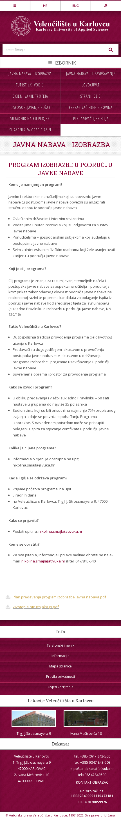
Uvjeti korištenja (60, 687)
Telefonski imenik (60, 645)
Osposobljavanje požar (30, 107)
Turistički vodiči (30, 85)
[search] (111, 49)
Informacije (60, 655)
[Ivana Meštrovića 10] (86, 718)
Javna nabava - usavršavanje (90, 73)
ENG (75, 5)
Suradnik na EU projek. (30, 118)
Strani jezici (91, 96)
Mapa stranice (60, 666)
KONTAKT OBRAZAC (92, 782)
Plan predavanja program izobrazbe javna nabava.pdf (59, 597)
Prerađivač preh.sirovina (91, 107)
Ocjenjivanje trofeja (30, 96)
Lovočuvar (91, 85)
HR (45, 5)
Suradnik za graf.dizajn (30, 129)
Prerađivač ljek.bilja (91, 118)
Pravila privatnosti (60, 676)
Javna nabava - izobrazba (30, 73)
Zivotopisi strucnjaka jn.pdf (36, 606)
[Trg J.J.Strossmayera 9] (34, 718)
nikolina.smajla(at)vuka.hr (60, 531)
